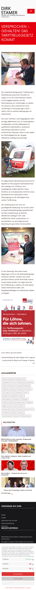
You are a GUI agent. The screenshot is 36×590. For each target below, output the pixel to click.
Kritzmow (26, 392)
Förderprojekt (27, 385)
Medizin (22, 395)
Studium (19, 409)
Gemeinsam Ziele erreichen (9, 520)
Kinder (7, 392)
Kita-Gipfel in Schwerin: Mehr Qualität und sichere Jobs (16, 457)
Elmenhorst (5, 385)
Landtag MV (5, 395)
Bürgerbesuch (11, 378)
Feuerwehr (12, 385)
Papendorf (5, 402)
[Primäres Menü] (31, 11)
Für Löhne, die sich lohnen (12, 353)
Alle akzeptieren (18, 574)
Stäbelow (26, 409)
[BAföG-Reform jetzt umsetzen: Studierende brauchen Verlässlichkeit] (18, 431)
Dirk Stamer (9, 10)
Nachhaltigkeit (24, 399)
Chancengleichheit (6, 382)
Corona (14, 382)
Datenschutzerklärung (19, 587)
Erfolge (3, 515)
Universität (21, 412)
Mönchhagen (16, 399)
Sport (14, 409)
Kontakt (3, 517)
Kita (12, 392)
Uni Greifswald (6, 412)
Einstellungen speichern (18, 583)
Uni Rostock (13, 412)
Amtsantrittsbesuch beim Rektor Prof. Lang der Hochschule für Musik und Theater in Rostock (18, 360)
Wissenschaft (16, 416)
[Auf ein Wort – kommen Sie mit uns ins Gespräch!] (18, 465)
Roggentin (5, 405)
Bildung (4, 378)
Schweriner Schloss (7, 409)
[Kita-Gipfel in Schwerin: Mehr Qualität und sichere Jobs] (18, 448)
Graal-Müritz (13, 389)
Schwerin (22, 405)
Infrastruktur (28, 389)
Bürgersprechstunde (21, 378)
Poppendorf (29, 402)
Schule (16, 405)
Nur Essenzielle (18, 578)
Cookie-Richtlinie (9, 587)
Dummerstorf (30, 382)
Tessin (32, 409)
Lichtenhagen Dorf (14, 395)
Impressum (28, 587)
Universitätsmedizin (7, 416)
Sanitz (10, 405)
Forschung (19, 385)
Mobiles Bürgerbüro (7, 399)
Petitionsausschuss (21, 402)
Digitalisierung (22, 382)
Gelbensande (5, 389)
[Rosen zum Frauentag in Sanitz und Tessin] (18, 482)
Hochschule (21, 389)
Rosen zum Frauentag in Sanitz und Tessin (18, 490)
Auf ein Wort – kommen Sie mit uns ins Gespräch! (14, 474)
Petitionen (12, 402)
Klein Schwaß (18, 392)
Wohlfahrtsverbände (26, 416)
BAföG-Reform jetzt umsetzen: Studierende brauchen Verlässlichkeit (16, 440)
